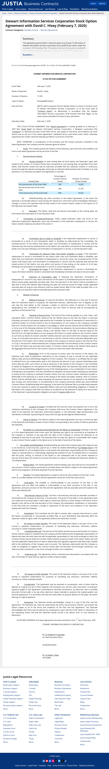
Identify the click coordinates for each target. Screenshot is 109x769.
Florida (31, 732)
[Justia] (12, 3)
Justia (4, 13)
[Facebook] (50, 761)
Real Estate (58, 702)
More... (6, 709)
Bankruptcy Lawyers (11, 685)
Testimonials (85, 741)
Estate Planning (35, 698)
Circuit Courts (8, 732)
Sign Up (102, 3)
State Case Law (35, 725)
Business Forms (60, 725)
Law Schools (50, 9)
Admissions (84, 688)
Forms (10, 13)
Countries (58, 738)
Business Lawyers (10, 688)
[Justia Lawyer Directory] (65, 761)
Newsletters (74, 9)
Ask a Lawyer (21, 9)
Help (49, 765)
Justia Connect (20, 765)
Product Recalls (60, 728)
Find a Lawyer (7, 9)
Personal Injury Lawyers (12, 705)
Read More (27, 55)
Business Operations (62, 688)
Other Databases (62, 714)
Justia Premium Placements (91, 725)
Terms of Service (59, 765)
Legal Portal (32, 765)
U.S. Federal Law (11, 714)
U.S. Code (7, 721)
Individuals (34, 681)
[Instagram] (53, 761)
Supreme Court (9, 728)
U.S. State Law (35, 714)
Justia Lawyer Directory (89, 721)
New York (33, 735)
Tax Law (57, 705)
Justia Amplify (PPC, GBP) (90, 734)
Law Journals (85, 698)
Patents (57, 732)
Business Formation (62, 685)
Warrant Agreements (49, 30)
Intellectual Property (62, 695)
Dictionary (84, 685)
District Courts (9, 735)
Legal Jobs (58, 718)
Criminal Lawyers (10, 692)
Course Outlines (86, 695)
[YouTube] (47, 761)
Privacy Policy (72, 765)
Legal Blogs (59, 721)
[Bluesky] (59, 761)
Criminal (32, 688)
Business (58, 681)
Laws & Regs (62, 9)
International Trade (62, 698)
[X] (62, 761)
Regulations (8, 725)
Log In (93, 3)
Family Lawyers (9, 702)
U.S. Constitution (9, 718)
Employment (59, 692)
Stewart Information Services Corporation (43, 13)
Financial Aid (85, 692)
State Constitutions (36, 718)
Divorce (32, 692)
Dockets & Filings (10, 738)
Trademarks (59, 735)
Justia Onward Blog (87, 738)
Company (42, 765)
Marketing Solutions (89, 9)
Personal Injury (35, 705)
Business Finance (31, 30)
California (33, 728)
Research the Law (35, 9)
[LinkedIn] (43, 761)
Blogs (82, 702)
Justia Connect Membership (91, 718)
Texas (31, 738)
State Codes (33, 721)
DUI (30, 695)
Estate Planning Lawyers (13, 698)
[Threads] (56, 761)
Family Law (33, 702)
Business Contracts (20, 13)
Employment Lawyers (11, 695)
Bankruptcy (33, 685)
